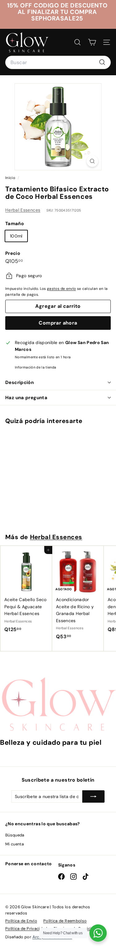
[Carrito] (92, 42)
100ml (16, 236)
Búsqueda (14, 835)
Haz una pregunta (26, 398)
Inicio (10, 177)
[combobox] (58, 62)
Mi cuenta (14, 844)
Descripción (19, 382)
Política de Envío (21, 920)
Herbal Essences (22, 210)
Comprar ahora (58, 323)
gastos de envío (61, 288)
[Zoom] (92, 161)
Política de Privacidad (26, 928)
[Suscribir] (93, 796)
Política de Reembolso (65, 920)
